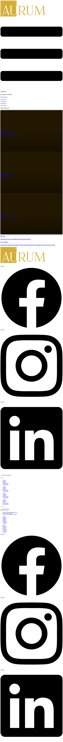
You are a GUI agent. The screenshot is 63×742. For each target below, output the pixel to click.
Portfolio (4, 517)
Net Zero (4, 521)
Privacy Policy (6, 483)
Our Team (5, 522)
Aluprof (4, 481)
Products (4, 518)
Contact (4, 482)
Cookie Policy (5, 484)
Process (4, 519)
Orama (4, 480)
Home (4, 516)
